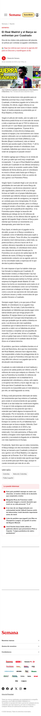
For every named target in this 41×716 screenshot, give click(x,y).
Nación (12, 24)
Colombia (6, 474)
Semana (5, 24)
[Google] (3, 688)
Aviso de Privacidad (10, 694)
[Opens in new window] (7, 688)
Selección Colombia (20, 474)
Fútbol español (8, 478)
